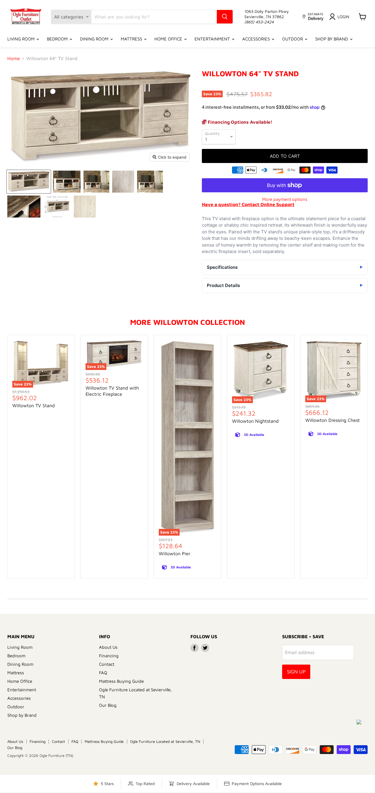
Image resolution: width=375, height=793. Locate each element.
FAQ (103, 672)
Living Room (21, 38)
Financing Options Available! (239, 122)
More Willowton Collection (187, 322)
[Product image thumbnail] (66, 181)
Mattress (132, 38)
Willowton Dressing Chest (332, 420)
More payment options (284, 199)
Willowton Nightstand (255, 421)
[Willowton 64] (29, 181)
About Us (108, 647)
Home (13, 58)
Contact (106, 664)
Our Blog (108, 705)
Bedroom (58, 38)
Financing (109, 655)
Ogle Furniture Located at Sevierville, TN (165, 741)
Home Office (168, 38)
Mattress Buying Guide (121, 681)
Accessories (256, 38)
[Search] (225, 16)
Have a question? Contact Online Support (248, 204)
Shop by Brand (332, 38)
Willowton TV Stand (33, 405)
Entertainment (213, 38)
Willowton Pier (174, 553)
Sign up (296, 672)
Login (343, 16)
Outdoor (293, 38)
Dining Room (95, 38)
